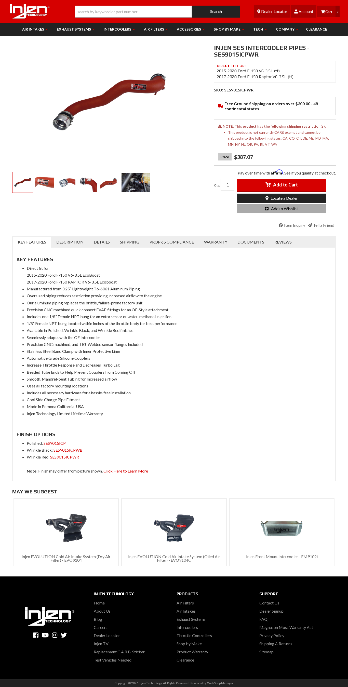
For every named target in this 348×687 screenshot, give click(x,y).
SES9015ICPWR (64, 456)
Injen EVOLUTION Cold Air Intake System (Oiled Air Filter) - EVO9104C (174, 558)
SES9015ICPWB (68, 450)
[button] (157, 12)
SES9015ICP (55, 443)
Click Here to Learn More (125, 470)
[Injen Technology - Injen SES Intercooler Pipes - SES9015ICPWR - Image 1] (22, 182)
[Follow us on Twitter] (63, 635)
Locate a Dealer (284, 198)
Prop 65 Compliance (172, 241)
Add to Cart (285, 184)
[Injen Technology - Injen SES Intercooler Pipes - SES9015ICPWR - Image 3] (66, 182)
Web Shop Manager (220, 683)
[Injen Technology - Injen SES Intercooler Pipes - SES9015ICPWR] (109, 101)
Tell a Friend (323, 225)
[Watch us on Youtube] (45, 635)
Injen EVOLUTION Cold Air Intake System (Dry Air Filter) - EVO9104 (66, 558)
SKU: (218, 89)
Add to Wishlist (284, 208)
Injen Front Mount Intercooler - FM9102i (282, 556)
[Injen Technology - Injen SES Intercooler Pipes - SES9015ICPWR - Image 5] (109, 182)
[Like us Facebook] (36, 635)
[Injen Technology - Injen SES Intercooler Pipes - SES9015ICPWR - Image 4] (87, 182)
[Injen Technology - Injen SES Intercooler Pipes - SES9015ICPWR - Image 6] (136, 182)
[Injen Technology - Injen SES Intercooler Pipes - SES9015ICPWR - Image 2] (44, 182)
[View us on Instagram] (55, 635)
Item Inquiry (294, 225)
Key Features (32, 241)
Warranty (215, 241)
